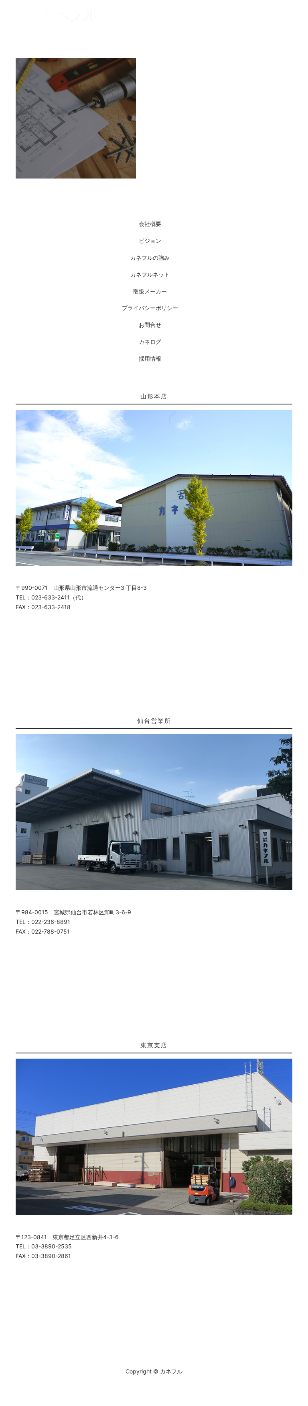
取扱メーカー (150, 291)
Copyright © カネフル (154, 1371)
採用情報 (150, 358)
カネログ (150, 341)
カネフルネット (150, 274)
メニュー (285, 15)
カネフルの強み (150, 257)
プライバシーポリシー (150, 307)
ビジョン (150, 240)
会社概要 (150, 223)
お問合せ (150, 324)
